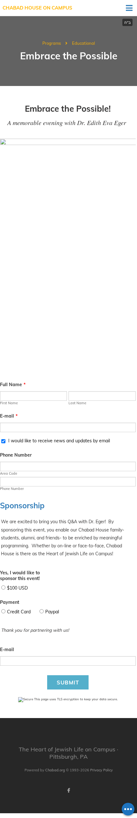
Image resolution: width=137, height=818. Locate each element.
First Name (9, 403)
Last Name (77, 403)
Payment (9, 602)
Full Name (12, 384)
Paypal (52, 612)
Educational (83, 43)
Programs (51, 43)
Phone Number (16, 455)
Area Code (8, 473)
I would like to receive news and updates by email (59, 441)
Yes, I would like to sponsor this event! (20, 575)
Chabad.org (55, 770)
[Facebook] (68, 790)
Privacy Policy (101, 770)
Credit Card (19, 612)
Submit (68, 682)
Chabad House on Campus (37, 8)
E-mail (9, 416)
